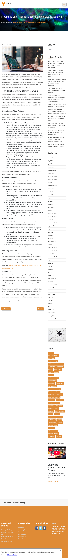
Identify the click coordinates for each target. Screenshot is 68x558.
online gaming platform (53, 408)
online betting (51, 394)
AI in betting (50, 352)
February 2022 (52, 312)
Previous (6, 309)
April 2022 (50, 306)
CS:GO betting (51, 363)
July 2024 (50, 229)
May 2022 (50, 303)
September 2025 (52, 185)
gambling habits (57, 369)
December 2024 (52, 213)
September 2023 (52, 257)
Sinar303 (50, 414)
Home (3, 22)
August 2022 (51, 294)
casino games (51, 358)
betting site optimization (53, 355)
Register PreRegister (7, 536)
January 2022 (51, 316)
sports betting (59, 416)
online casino (59, 394)
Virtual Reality (51, 436)
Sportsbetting (22, 534)
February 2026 (52, 170)
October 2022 (51, 288)
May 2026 (50, 161)
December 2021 (52, 319)
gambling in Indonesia (53, 372)
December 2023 (52, 247)
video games (51, 428)
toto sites (60, 422)
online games (51, 405)
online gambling (60, 400)
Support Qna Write (6, 541)
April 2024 (50, 238)
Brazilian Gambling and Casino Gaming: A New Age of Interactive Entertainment (56, 139)
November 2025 (52, 179)
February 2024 (52, 241)
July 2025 (50, 192)
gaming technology (52, 380)
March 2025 (51, 204)
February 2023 (52, 278)
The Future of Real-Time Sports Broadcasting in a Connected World (56, 118)
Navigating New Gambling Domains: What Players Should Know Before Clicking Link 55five (57, 111)
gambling (50, 369)
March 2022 (51, 309)
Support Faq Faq (6, 538)
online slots (50, 411)
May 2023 (50, 269)
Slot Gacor (56, 414)
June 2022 (50, 300)
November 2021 (52, 322)
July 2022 (50, 297)
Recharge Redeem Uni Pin (7, 533)
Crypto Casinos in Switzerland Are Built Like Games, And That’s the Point (56, 132)
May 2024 (50, 235)
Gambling (9, 22)
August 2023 (51, 260)
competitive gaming (52, 361)
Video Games (22, 538)
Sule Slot (60, 419)
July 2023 (50, 263)
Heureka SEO (60, 383)
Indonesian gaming (52, 386)
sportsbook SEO (52, 419)
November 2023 (52, 250)
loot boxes (57, 391)
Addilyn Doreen (14, 301)
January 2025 (51, 210)
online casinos (51, 400)
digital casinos (60, 363)
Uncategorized (22, 536)
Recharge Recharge (7, 530)
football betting (60, 366)
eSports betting (51, 366)
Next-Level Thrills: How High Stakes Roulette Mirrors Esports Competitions (56, 125)
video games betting (52, 430)
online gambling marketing (54, 402)
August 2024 (51, 226)
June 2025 (50, 195)
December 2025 (52, 176)
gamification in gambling (53, 377)
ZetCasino (58, 436)
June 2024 (50, 232)
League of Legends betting (54, 388)
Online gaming (59, 405)
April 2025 (50, 201)
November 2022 (52, 285)
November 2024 (52, 216)
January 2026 (51, 173)
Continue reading (53, 481)
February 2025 (52, 207)
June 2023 (50, 266)
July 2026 (50, 157)
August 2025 (51, 188)
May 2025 (50, 198)
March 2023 (51, 275)
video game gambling (52, 425)
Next (40, 309)
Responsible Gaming (59, 411)
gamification (50, 375)
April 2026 (50, 164)
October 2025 (51, 182)
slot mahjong (51, 416)
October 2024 (51, 219)
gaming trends (51, 383)
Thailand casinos (52, 422)
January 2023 (51, 281)
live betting (50, 391)
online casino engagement (54, 397)
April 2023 (50, 272)
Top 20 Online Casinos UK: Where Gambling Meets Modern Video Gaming (57, 90)
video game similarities (53, 433)
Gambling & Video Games (23, 531)
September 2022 (52, 291)
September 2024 (52, 223)
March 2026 (51, 167)
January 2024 (51, 244)
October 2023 (51, 254)
